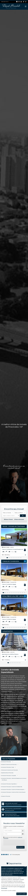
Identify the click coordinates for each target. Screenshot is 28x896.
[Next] (25, 537)
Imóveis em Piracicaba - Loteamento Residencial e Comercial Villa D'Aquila (14, 779)
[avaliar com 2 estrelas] (3, 854)
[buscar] (23, 515)
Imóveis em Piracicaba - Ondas (8, 767)
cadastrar (21, 847)
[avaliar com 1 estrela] (2, 854)
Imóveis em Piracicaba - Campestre (9, 775)
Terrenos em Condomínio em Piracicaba (10, 770)
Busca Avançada (19, 519)
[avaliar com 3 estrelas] (5, 854)
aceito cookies (22, 893)
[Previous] (3, 537)
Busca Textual (9, 519)
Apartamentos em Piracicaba (7, 772)
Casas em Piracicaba (6, 796)
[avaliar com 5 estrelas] (8, 854)
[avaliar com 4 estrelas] (6, 854)
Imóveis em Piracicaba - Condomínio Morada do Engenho (13, 789)
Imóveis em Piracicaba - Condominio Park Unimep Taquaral (13, 792)
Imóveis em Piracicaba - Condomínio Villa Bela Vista (12, 786)
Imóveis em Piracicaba (6, 761)
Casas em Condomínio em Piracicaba (9, 764)
